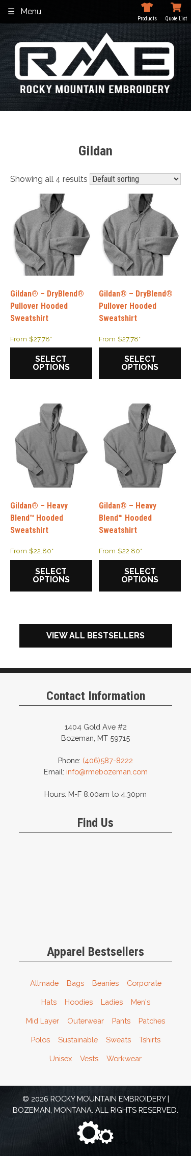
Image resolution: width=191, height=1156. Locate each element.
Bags (75, 983)
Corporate (144, 983)
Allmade (44, 983)
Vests (89, 1058)
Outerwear (85, 1020)
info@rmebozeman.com (107, 771)
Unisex (60, 1058)
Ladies (112, 1002)
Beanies (105, 983)
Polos (40, 1039)
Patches (152, 1020)
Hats (49, 1002)
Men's (140, 1002)
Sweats (118, 1039)
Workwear (124, 1058)
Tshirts (149, 1039)
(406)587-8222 (108, 760)
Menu (30, 11)
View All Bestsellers (95, 635)
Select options (51, 363)
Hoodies (79, 1002)
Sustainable (78, 1039)
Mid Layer (42, 1020)
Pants (121, 1020)
